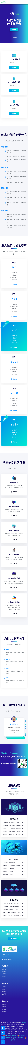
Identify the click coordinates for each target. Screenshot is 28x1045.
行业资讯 (15, 859)
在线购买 (4, 971)
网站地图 (24, 1022)
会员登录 (4, 1009)
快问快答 (4, 974)
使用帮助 (14, 900)
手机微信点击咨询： (10, 763)
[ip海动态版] (9, 949)
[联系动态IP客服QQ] (3, 1028)
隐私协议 (4, 1006)
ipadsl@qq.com (7, 957)
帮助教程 (4, 976)
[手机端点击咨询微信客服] (3, 1033)
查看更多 (15, 37)
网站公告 (14, 819)
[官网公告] (14, 807)
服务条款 (4, 1004)
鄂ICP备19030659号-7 (11, 1035)
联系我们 (4, 989)
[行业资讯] (14, 847)
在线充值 (15, 284)
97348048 (6, 954)
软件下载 (4, 969)
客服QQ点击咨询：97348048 (13, 757)
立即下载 (14, 29)
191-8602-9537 (8, 959)
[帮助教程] (14, 888)
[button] (25, 724)
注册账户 (4, 1011)
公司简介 (4, 986)
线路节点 (4, 994)
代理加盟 (4, 991)
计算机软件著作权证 (19, 1037)
